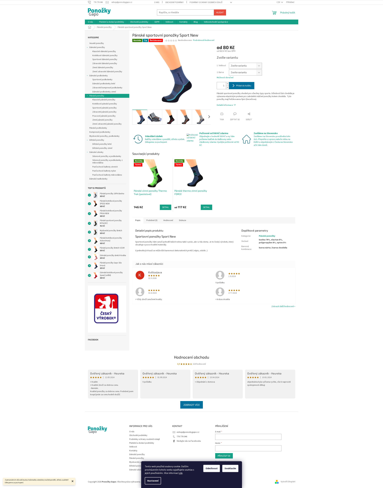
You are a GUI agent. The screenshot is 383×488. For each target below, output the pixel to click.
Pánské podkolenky (98, 128)
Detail (165, 207)
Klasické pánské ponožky (103, 99)
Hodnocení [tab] (168, 220)
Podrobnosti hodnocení (203, 40)
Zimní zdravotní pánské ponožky (107, 123)
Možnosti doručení (225, 77)
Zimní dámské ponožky (102, 67)
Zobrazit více (191, 404)
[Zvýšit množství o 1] (227, 84)
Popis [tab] (137, 220)
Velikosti (133, 446)
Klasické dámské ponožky (104, 51)
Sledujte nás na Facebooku (189, 441)
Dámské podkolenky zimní (104, 91)
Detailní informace (225, 105)
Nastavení (152, 480)
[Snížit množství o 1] (227, 87)
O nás (156, 2)
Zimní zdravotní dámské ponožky (107, 71)
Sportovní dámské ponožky (104, 59)
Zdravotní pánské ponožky (104, 111)
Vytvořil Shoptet (288, 481)
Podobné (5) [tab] (151, 220)
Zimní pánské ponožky (102, 119)
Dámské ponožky (97, 47)
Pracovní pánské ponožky (104, 115)
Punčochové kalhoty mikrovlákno (107, 174)
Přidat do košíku (243, 85)
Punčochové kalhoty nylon (104, 170)
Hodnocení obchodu (191, 357)
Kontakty (133, 450)
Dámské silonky (96, 152)
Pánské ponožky (96, 95)
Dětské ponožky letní (102, 144)
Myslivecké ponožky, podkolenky (104, 136)
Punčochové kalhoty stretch (105, 166)
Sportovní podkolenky (102, 79)
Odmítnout (212, 468)
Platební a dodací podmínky (141, 443)
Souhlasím (230, 468)
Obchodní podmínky (174, 2)
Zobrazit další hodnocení (282, 306)
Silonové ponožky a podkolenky (106, 156)
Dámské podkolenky (98, 75)
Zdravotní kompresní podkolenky (107, 87)
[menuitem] (90, 22)
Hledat (220, 12)
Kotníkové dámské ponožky (105, 55)
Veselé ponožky (96, 43)
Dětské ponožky (96, 140)
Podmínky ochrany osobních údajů (206, 2)
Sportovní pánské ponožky (104, 107)
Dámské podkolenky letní (103, 83)
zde (181, 473)
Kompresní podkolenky (99, 132)
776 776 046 (182, 436)
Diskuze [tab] (182, 220)
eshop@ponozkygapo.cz (188, 432)
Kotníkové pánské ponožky (104, 103)
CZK (279, 2)
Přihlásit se (224, 455)
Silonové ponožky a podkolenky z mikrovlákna (107, 161)
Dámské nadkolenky (98, 178)
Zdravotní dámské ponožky (104, 63)
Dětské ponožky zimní (102, 148)
